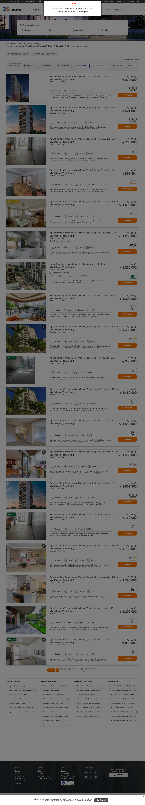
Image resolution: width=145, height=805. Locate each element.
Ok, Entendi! (101, 800)
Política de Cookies (85, 801)
